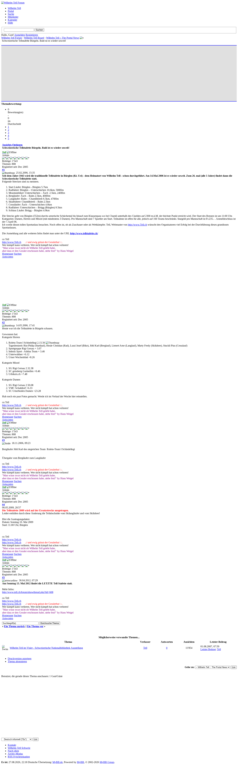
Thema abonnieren (17, 661)
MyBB (80, 762)
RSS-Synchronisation (19, 756)
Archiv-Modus (15, 753)
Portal (11, 11)
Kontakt (12, 745)
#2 (3, 322)
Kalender (12, 19)
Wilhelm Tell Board (34, 37)
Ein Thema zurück (14, 626)
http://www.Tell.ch (137, 224)
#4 (3, 504)
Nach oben (13, 750)
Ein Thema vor (35, 626)
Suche (11, 14)
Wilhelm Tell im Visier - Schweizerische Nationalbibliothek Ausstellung (46, 647)
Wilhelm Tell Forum (11, 37)
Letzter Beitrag (208, 649)
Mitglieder (13, 17)
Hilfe (10, 22)
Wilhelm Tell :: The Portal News (62, 37)
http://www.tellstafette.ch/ (84, 233)
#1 (3, 169)
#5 (3, 577)
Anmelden (19, 35)
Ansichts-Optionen (12, 144)
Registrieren (32, 35)
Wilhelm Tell (14, 8)
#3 (3, 440)
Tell (145, 647)
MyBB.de (57, 762)
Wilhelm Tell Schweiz (19, 748)
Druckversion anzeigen (19, 658)
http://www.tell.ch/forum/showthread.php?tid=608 (27, 592)
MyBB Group (107, 762)
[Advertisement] (99, 72)
